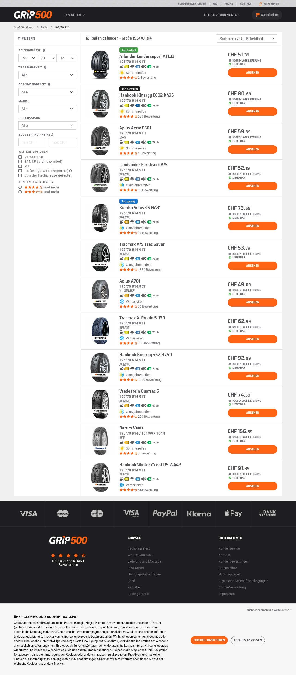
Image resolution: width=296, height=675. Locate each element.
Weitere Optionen (33, 151)
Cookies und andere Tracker (79, 650)
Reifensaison (29, 118)
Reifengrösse (30, 50)
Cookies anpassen (248, 640)
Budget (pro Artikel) (35, 134)
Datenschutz (228, 568)
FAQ (215, 3)
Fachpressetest (139, 548)
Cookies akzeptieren (209, 640)
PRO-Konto (136, 568)
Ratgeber (134, 587)
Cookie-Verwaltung (232, 587)
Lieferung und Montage (222, 15)
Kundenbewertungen (192, 3)
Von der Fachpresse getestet (48, 175)
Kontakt (245, 3)
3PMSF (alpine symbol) (43, 161)
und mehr (51, 187)
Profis (229, 3)
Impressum (227, 593)
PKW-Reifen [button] (73, 15)
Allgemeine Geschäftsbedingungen (243, 581)
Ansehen (252, 72)
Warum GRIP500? (140, 555)
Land (131, 581)
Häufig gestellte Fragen (144, 574)
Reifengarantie (138, 593)
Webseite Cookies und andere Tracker (39, 663)
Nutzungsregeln (230, 574)
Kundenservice (229, 548)
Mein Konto (271, 4)
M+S (28, 166)
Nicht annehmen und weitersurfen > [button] (269, 610)
